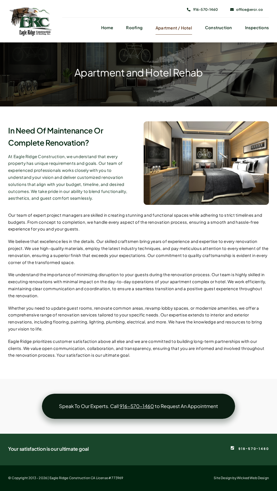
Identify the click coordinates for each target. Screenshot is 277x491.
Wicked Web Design (253, 478)
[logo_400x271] (30, 8)
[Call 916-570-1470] (138, 406)
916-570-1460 (253, 448)
